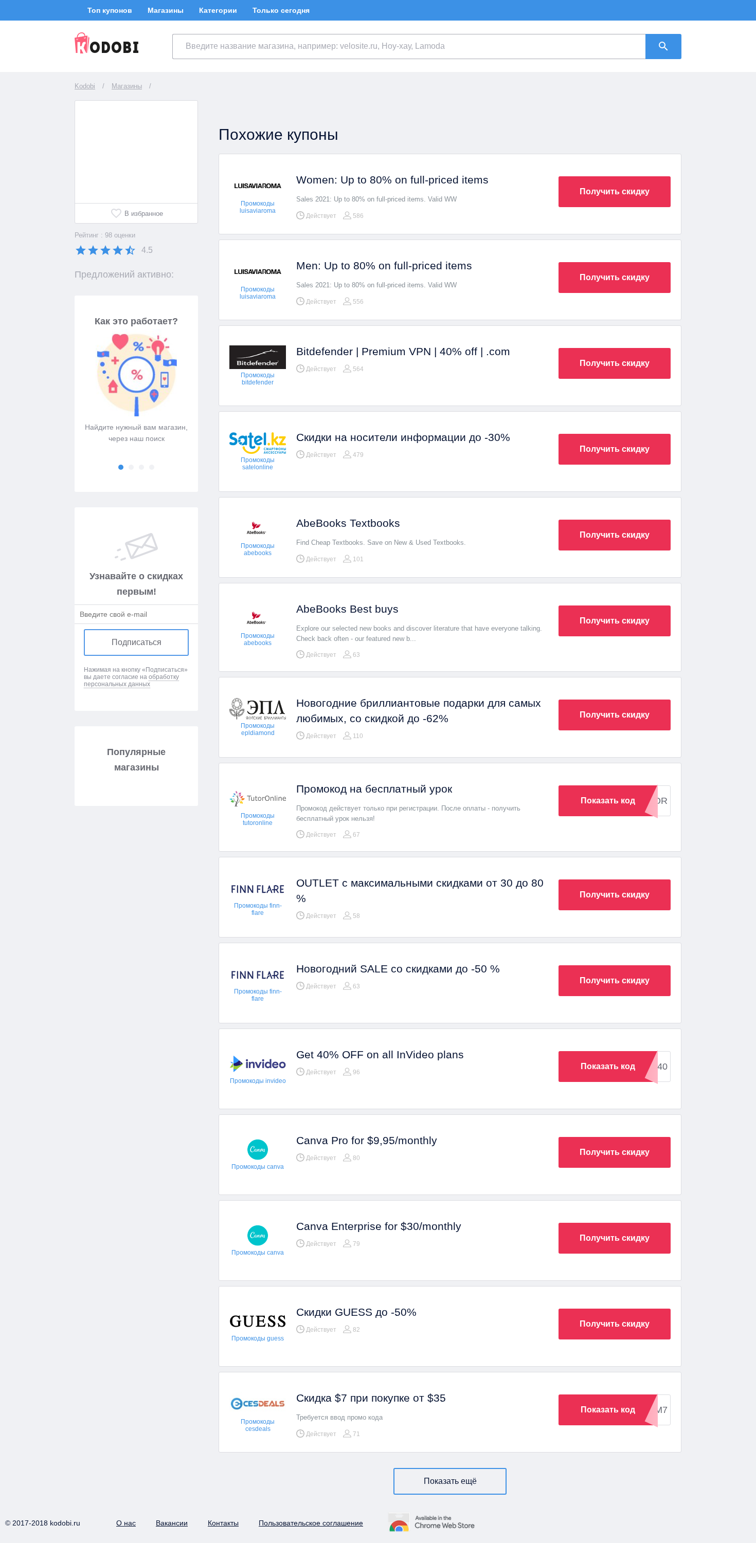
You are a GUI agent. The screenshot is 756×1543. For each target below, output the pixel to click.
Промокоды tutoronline (258, 819)
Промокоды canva (257, 1166)
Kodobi (85, 86)
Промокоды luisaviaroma (258, 207)
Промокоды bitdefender (258, 379)
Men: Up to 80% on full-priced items (384, 265)
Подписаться (136, 642)
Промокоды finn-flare (258, 909)
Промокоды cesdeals (258, 1425)
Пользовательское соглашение (311, 1523)
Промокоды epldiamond (258, 729)
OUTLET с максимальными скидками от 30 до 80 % (420, 890)
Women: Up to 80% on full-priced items (392, 180)
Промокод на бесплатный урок (374, 789)
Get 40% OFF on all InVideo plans (380, 1054)
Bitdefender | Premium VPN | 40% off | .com (403, 351)
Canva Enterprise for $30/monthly (378, 1226)
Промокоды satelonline (258, 463)
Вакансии (172, 1523)
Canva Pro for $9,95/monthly (366, 1140)
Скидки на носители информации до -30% (403, 437)
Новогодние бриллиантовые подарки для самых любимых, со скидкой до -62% (418, 710)
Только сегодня (281, 10)
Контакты (223, 1523)
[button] (120, 467)
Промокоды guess (257, 1338)
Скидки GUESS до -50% (356, 1312)
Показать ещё (450, 1481)
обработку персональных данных (131, 680)
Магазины (166, 10)
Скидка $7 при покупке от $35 (371, 1398)
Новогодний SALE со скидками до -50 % (398, 969)
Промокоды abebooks (258, 549)
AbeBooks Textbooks (348, 523)
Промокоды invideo (258, 1081)
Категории (218, 10)
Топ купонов (109, 10)
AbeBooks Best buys (347, 609)
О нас (126, 1523)
